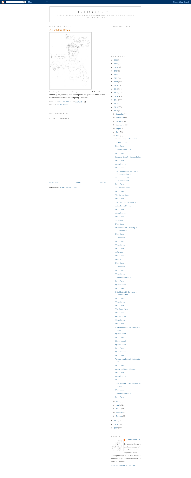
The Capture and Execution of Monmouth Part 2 (126, 172)
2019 (116, 85)
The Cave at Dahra (122, 195)
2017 (116, 92)
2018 (116, 89)
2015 (116, 100)
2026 (116, 60)
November (120, 117)
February (119, 412)
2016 (116, 96)
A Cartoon (119, 220)
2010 (116, 424)
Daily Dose (119, 146)
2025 (116, 63)
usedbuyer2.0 (95, 11)
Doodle (118, 259)
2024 (116, 67)
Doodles (64, 104)
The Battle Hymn (121, 309)
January (119, 416)
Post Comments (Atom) (68, 187)
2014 (116, 103)
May (118, 401)
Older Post (103, 182)
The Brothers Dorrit (122, 187)
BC (58, 104)
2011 (116, 420)
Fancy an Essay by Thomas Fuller (128, 157)
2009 (116, 428)
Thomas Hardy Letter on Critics (127, 138)
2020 (116, 81)
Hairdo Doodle (121, 341)
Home (78, 182)
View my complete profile (123, 465)
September (120, 125)
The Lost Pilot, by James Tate (126, 202)
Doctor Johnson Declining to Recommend (126, 229)
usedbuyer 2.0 (133, 440)
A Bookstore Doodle (123, 149)
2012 (116, 110)
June (118, 135)
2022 (116, 74)
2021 (116, 78)
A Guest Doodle (121, 142)
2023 (116, 71)
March (118, 408)
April (118, 405)
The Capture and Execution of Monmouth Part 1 (126, 179)
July (118, 132)
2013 (116, 107)
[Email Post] (84, 101)
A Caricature (120, 237)
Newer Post (53, 182)
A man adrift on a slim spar (125, 369)
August (119, 128)
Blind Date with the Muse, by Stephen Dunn (126, 293)
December (120, 114)
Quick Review (120, 164)
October (119, 121)
